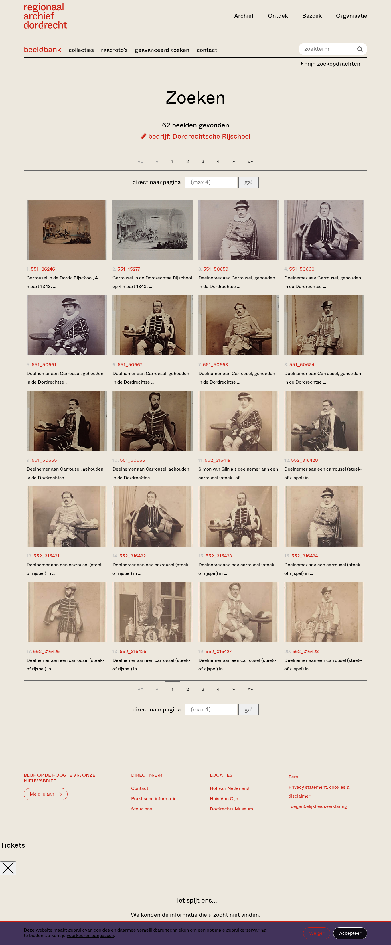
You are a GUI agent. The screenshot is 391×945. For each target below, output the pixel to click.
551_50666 (132, 460)
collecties (81, 50)
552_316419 (218, 460)
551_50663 (215, 364)
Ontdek (278, 16)
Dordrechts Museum (231, 809)
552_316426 (133, 651)
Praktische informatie (154, 798)
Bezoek (312, 16)
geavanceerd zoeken (162, 50)
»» (250, 161)
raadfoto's (114, 50)
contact (207, 50)
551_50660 (302, 269)
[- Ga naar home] (75, 16)
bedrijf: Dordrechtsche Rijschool (198, 136)
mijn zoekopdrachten (331, 64)
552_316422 (132, 556)
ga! (248, 182)
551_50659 (215, 269)
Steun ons (141, 809)
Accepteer (350, 933)
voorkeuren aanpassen (90, 935)
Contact (139, 788)
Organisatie (351, 16)
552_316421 (46, 556)
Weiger (316, 933)
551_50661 (44, 364)
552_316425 (46, 651)
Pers (293, 777)
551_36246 (43, 269)
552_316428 (305, 651)
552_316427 (219, 651)
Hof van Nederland (229, 788)
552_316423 (219, 556)
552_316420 (304, 460)
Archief (244, 16)
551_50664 (301, 364)
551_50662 (130, 364)
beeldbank (43, 49)
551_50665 (44, 460)
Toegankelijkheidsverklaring (318, 806)
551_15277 (128, 269)
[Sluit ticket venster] (8, 868)
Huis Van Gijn (224, 798)
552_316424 (304, 556)
